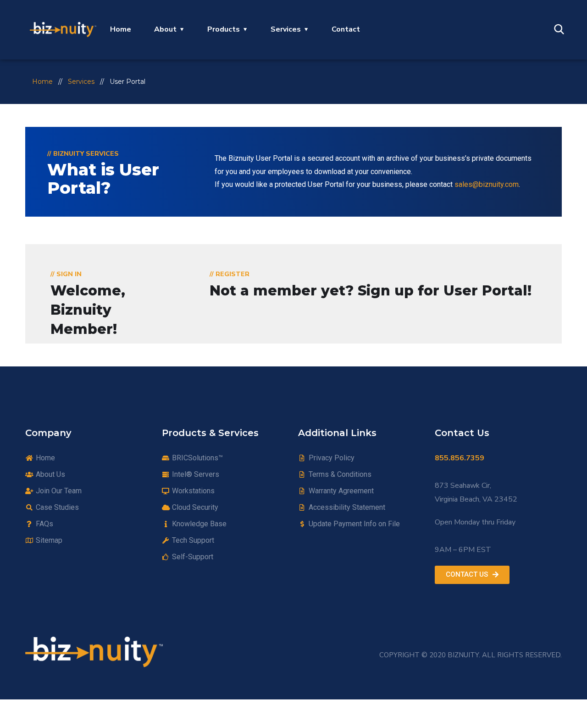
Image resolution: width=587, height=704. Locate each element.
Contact (346, 29)
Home (120, 29)
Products (223, 29)
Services (286, 29)
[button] (472, 575)
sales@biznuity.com (486, 184)
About (165, 29)
